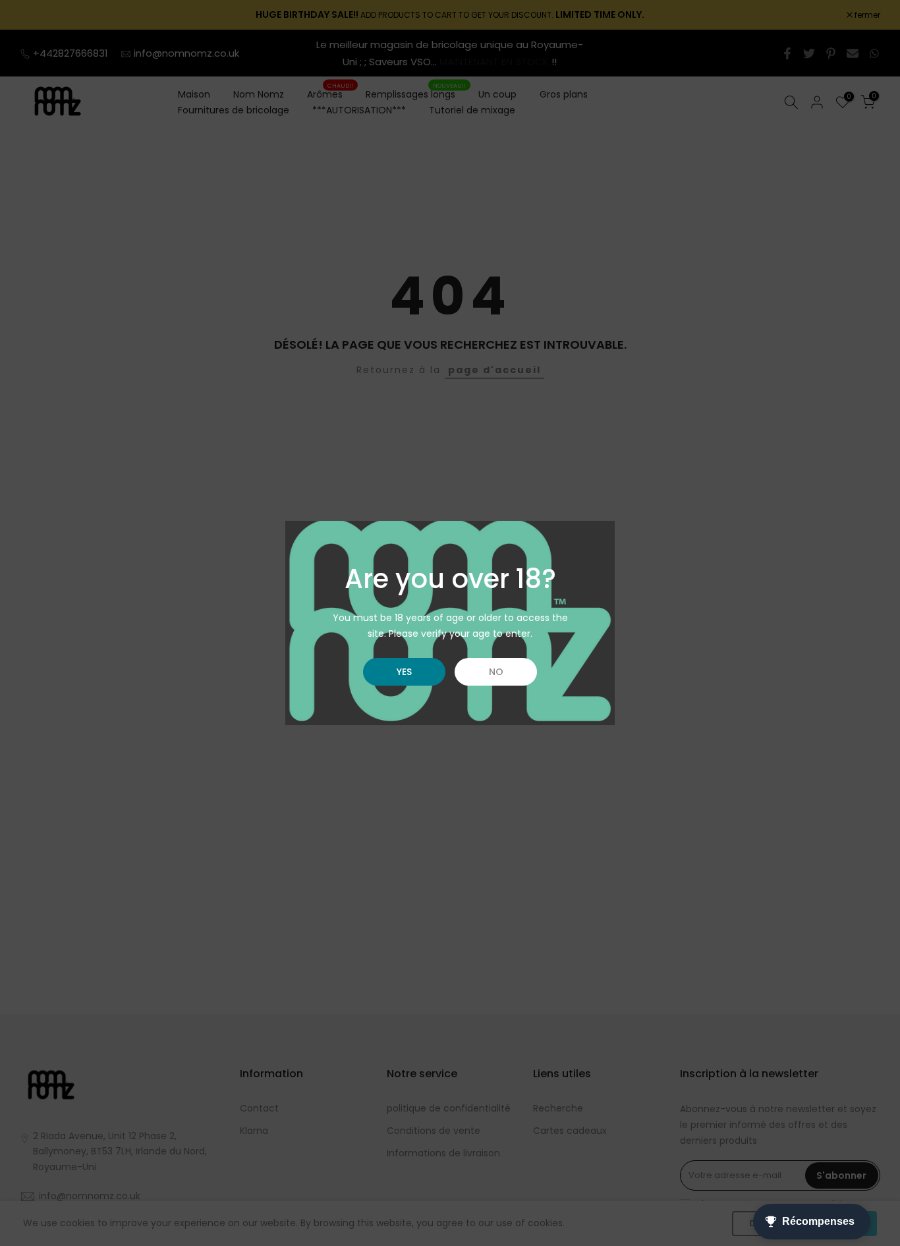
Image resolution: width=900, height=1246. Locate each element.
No (496, 671)
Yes (404, 671)
